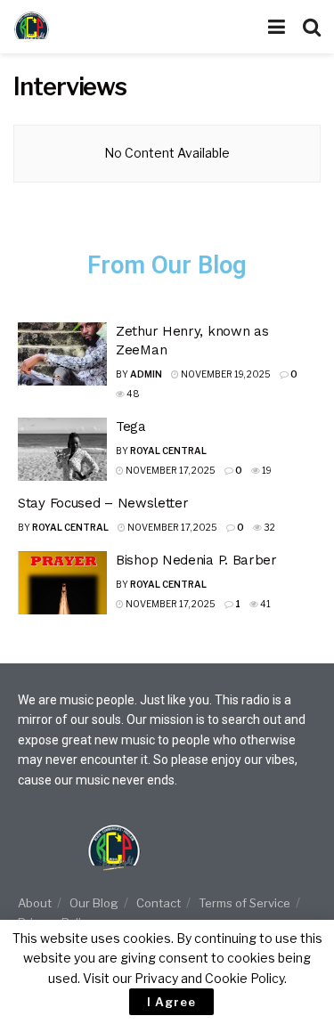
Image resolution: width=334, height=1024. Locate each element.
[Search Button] (312, 26)
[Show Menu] (276, 26)
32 (268, 527)
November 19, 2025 (225, 374)
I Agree (171, 1002)
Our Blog (93, 903)
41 (264, 603)
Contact (158, 903)
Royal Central (168, 450)
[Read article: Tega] (62, 450)
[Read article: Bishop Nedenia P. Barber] (62, 583)
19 (266, 470)
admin (146, 374)
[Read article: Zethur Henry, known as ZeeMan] (62, 354)
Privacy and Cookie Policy (209, 978)
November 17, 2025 (170, 470)
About (35, 903)
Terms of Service (244, 903)
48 (132, 393)
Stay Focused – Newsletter (103, 503)
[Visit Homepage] (66, 27)
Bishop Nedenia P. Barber (196, 560)
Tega (131, 427)
